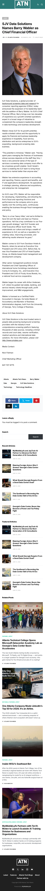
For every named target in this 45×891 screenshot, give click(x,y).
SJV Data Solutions (27, 383)
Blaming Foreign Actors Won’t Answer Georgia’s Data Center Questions (25, 467)
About (37, 875)
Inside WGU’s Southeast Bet (16, 764)
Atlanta (6, 379)
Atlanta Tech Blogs (26, 875)
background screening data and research (19, 103)
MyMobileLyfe (26, 886)
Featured (5, 636)
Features (5, 760)
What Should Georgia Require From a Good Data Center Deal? (27, 481)
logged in (17, 422)
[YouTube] (32, 869)
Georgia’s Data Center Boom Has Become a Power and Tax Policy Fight (26, 508)
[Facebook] (13, 869)
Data (5, 383)
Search (5, 432)
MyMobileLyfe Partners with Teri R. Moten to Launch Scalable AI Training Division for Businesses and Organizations (21, 830)
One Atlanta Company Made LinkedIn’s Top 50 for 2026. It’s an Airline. (22, 707)
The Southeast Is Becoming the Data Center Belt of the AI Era (26, 494)
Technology (8, 387)
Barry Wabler (34, 379)
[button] (3, 4)
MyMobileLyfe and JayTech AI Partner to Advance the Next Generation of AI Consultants (25, 453)
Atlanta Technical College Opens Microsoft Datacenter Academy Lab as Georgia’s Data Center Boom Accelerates (22, 644)
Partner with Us (22, 878)
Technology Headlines (24, 387)
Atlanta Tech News (19, 379)
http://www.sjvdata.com (12, 340)
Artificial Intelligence (9, 822)
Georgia (13, 383)
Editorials (5, 702)
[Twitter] (18, 869)
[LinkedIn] (22, 869)
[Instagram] (27, 869)
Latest (5, 18)
